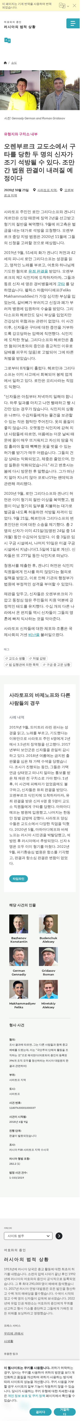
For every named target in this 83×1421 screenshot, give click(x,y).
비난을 (34, 634)
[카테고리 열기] (59, 1236)
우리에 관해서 (13, 1333)
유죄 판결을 (38, 271)
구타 (61, 283)
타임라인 (18, 878)
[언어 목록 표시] (64, 5)
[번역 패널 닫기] (75, 5)
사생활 (8, 1341)
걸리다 (40, 1412)
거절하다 (64, 1412)
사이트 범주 (16, 1236)
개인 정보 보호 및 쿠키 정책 (26, 1396)
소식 (14, 62)
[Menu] (73, 23)
